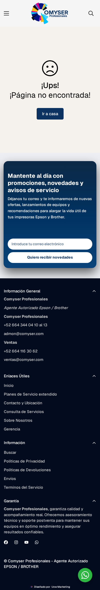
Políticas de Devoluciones (27, 469)
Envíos (10, 478)
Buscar (10, 452)
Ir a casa (50, 113)
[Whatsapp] (37, 542)
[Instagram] (16, 542)
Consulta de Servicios (24, 411)
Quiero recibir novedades (50, 257)
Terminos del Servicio (23, 487)
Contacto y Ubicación (23, 402)
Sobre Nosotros (18, 420)
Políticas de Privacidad (24, 461)
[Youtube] (26, 542)
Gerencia (12, 429)
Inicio (9, 385)
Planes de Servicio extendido (30, 394)
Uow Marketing (61, 586)
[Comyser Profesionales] (50, 13)
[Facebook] (6, 542)
